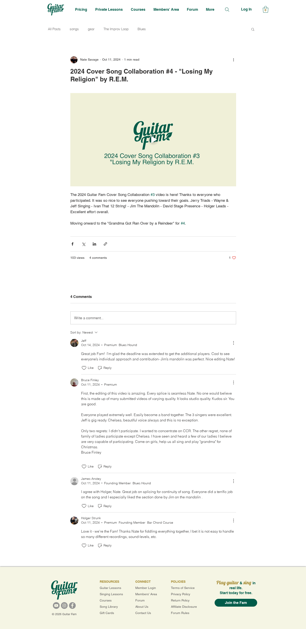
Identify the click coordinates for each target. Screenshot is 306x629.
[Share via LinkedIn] (94, 244)
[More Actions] (233, 343)
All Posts (54, 29)
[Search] (227, 9)
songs (74, 29)
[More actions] (233, 59)
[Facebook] (72, 605)
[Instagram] (64, 605)
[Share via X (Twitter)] (83, 244)
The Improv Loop (116, 29)
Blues (142, 29)
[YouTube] (56, 605)
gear (91, 29)
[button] (109, 9)
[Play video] (153, 139)
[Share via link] (105, 244)
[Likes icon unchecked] (84, 368)
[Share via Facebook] (72, 244)
